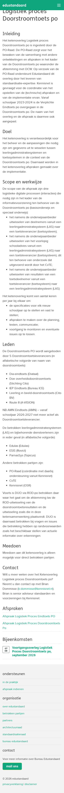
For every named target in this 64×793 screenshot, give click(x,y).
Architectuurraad (12, 727)
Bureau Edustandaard (15, 741)
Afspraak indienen (13, 689)
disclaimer (31, 784)
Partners (7, 720)
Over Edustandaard (14, 706)
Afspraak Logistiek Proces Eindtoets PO (29, 616)
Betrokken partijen (13, 713)
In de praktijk (10, 682)
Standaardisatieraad (14, 734)
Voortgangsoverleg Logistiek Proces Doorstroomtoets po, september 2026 (32, 651)
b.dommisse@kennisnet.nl (35, 589)
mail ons (12, 766)
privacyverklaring (13, 784)
